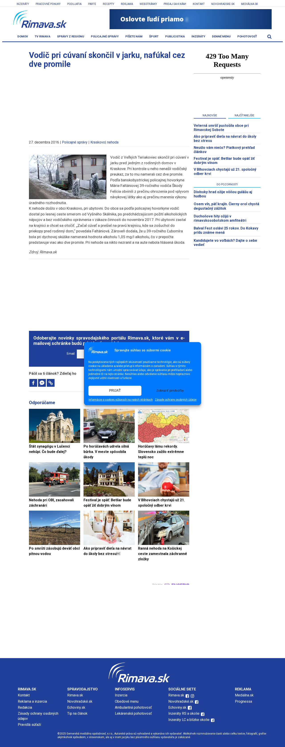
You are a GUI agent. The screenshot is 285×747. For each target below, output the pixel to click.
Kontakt (199, 4)
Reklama (127, 4)
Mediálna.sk (249, 4)
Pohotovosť (247, 36)
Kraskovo (97, 142)
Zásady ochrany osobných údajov (176, 399)
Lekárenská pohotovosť (134, 713)
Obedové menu (126, 701)
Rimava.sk (75, 695)
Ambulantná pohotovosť (134, 707)
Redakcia (25, 707)
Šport (154, 36)
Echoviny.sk (76, 707)
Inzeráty (23, 4)
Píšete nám (133, 36)
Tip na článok (77, 713)
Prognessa (243, 701)
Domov (22, 36)
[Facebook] (33, 383)
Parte (92, 4)
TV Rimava (42, 36)
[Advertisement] (109, 102)
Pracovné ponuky (48, 4)
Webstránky (148, 4)
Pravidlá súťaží (29, 724)
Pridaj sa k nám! (175, 4)
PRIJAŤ (115, 391)
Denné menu (221, 36)
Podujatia (74, 4)
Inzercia (121, 695)
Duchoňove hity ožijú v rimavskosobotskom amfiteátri (220, 218)
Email (71, 354)
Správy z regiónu (70, 36)
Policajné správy (105, 36)
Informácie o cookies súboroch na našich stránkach (121, 399)
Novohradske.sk (222, 4)
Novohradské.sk (79, 701)
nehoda (112, 142)
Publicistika (175, 36)
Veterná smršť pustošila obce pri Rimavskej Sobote (221, 127)
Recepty (108, 4)
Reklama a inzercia (32, 701)
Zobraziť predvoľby (170, 391)
